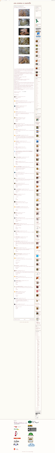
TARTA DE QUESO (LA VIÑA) (39, 164)
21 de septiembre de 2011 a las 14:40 (24, 135)
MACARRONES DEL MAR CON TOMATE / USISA (39, 61)
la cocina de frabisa (18, 206)
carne (17, 92)
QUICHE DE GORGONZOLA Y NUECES (40, 200)
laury (16, 298)
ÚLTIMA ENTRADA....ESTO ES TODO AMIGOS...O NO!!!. (38, 224)
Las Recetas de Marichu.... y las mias (38, 172)
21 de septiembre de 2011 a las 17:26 (21, 194)
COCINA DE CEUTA (38, 246)
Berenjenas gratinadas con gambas (39, 228)
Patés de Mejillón (39, 119)
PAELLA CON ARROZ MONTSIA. (38, 341)
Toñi (16, 304)
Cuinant (37, 207)
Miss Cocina (37, 230)
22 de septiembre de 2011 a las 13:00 (27, 286)
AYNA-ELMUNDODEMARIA (38, 312)
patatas (36, 98)
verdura (36, 106)
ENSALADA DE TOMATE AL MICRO (38, 382)
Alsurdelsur (37, 130)
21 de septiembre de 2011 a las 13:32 (22, 111)
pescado (36, 99)
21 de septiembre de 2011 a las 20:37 (24, 241)
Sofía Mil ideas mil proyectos (19, 253)
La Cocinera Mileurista (18, 189)
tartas (36, 104)
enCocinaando (37, 226)
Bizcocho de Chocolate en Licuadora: (40, 150)
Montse (16, 201)
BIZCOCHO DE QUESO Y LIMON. (38, 392)
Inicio (24, 319)
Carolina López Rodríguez (18, 166)
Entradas (37, 111)
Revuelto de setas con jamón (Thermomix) (40, 269)
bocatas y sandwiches (37, 81)
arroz (36, 79)
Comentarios (37, 112)
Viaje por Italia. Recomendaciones (40, 219)
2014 (36, 332)
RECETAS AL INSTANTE (37, 149)
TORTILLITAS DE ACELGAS (38, 360)
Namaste (39, 242)
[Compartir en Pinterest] (25, 91)
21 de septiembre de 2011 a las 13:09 (23, 100)
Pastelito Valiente (18, 241)
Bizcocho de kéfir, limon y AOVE (39, 131)
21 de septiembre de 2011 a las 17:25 (25, 189)
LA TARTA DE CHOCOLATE (39, 72)
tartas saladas (37, 105)
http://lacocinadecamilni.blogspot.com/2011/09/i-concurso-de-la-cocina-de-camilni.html (23, 73)
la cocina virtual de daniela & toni (38, 276)
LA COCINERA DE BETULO (19, 286)
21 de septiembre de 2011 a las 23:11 (26, 253)
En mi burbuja (37, 239)
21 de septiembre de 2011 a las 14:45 (23, 141)
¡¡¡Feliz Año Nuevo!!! (39, 255)
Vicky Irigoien (17, 141)
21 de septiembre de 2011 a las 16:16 (21, 172)
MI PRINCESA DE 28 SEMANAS (38, 212)
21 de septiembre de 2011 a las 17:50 (21, 201)
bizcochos (36, 80)
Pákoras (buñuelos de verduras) (40, 186)
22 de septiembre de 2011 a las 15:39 (22, 298)
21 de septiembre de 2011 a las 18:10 (21, 212)
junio (37, 409)
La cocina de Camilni (18, 135)
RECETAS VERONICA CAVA (38, 322)
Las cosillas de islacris (38, 250)
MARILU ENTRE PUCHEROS (38, 123)
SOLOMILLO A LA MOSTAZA (38, 397)
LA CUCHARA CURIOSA (37, 144)
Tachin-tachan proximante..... (40, 319)
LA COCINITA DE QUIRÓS (38, 198)
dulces (36, 86)
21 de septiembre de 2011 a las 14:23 (22, 129)
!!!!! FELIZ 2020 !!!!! (40, 173)
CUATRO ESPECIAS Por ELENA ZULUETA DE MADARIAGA (24, 151)
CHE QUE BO (37, 272)
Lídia (16, 178)
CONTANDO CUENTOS (37, 222)
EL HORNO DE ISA (38, 258)
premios (36, 102)
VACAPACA (37, 281)
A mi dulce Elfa (37, 303)
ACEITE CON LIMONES (39, 159)
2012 (36, 334)
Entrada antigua (32, 319)
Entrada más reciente (17, 319)
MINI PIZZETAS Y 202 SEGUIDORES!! (38, 349)
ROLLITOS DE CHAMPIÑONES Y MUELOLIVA (38, 365)
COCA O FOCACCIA (39, 146)
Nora (16, 183)
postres (36, 101)
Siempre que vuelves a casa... (38, 299)
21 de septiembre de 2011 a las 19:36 (23, 223)
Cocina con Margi (37, 158)
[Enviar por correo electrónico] (23, 91)
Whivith (17, 291)
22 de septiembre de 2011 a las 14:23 (22, 291)
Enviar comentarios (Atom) (26, 322)
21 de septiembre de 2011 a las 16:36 (21, 178)
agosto (37, 407)
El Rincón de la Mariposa (37, 153)
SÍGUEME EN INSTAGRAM (37, 124)
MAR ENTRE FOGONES (37, 162)
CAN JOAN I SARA (18, 280)
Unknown (17, 111)
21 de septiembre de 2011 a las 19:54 (23, 231)
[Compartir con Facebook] (25, 91)
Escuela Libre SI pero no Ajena (38, 304)
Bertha (16, 212)
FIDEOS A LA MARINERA (38, 380)
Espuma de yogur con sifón (39, 190)
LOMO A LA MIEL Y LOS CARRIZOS (39, 49)
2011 (36, 335)
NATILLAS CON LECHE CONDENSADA (38, 399)
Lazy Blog (37, 134)
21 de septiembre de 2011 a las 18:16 (21, 217)
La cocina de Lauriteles (38, 180)
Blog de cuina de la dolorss (38, 139)
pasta (18, 92)
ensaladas (36, 87)
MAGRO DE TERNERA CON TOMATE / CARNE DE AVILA (38, 69)
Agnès (16, 270)
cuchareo (36, 83)
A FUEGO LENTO (38, 323)
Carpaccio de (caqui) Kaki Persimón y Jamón (40, 209)
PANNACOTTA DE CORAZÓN (40, 291)
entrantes (36, 88)
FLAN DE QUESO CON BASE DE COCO (38, 385)
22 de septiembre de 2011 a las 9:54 (22, 276)
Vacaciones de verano (39, 140)
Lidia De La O (17, 100)
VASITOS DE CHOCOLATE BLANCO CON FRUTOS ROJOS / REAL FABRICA (38, 65)
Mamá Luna (37, 254)
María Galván (17, 223)
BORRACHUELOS (39, 247)
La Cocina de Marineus (38, 193)
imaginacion (17, 247)
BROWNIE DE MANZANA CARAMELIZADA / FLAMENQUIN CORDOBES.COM (38, 42)
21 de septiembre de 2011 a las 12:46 (21, 96)
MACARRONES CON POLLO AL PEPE (38, 362)
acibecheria (37, 167)
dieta (36, 85)
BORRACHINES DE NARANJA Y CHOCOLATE (39, 45)
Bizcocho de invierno (39, 204)
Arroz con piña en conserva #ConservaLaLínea (39, 169)
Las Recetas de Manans (18, 157)
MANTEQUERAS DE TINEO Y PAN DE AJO (38, 377)
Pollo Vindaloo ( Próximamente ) (40, 232)
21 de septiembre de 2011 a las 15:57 (21, 161)
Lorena (16, 117)
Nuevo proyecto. (39, 300)
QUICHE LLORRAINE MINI (39, 273)
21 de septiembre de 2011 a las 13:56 (21, 123)
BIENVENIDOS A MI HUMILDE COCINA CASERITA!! (38, 329)
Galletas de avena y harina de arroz (39, 308)
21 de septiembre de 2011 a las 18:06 (24, 206)
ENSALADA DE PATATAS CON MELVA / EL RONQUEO (38, 52)
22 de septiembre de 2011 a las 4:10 (23, 265)
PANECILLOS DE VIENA (40, 260)
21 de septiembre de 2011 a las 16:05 (25, 166)
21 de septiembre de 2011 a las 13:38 (21, 117)
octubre (37, 338)
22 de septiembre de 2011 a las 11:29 (25, 280)
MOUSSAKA (38, 342)
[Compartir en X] (24, 91)
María (16, 96)
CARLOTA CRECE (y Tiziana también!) (38, 217)
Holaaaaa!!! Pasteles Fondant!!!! (40, 282)
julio (37, 408)
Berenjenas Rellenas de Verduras (39, 155)
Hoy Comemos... (17, 265)
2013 (36, 333)
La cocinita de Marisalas (37, 306)
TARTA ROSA (37, 367)
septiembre (38, 339)
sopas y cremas (37, 103)
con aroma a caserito (22, 2)
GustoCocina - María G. (18, 227)
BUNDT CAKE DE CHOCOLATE (39, 236)
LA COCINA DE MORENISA (38, 118)
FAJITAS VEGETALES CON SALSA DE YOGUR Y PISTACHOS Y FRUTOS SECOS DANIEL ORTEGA (38, 57)
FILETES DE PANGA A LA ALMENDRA (38, 405)
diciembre (38, 336)
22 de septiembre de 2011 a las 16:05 (21, 304)
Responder (17, 98)
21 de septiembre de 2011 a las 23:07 (22, 247)
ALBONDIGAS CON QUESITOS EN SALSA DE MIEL (38, 389)
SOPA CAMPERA (38, 374)
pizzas (36, 100)
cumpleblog (37, 84)
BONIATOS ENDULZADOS (38, 352)
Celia (16, 123)
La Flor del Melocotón (38, 189)
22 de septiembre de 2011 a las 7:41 (21, 270)
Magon (16, 194)
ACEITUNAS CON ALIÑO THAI (39, 127)
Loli (16, 172)
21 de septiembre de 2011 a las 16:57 (21, 183)
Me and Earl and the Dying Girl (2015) (38, 240)
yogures (36, 107)
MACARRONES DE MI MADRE (38, 395)
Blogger (32, 451)
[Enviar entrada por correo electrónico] (22, 91)
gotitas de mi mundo (38, 285)
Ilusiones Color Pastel (38, 203)
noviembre (38, 337)
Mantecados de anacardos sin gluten (40, 178)
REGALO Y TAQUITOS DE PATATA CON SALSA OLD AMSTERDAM (38, 371)
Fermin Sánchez (17, 231)
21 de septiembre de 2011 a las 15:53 (25, 157)
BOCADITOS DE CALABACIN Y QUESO (40, 278)
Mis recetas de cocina (38, 176)
